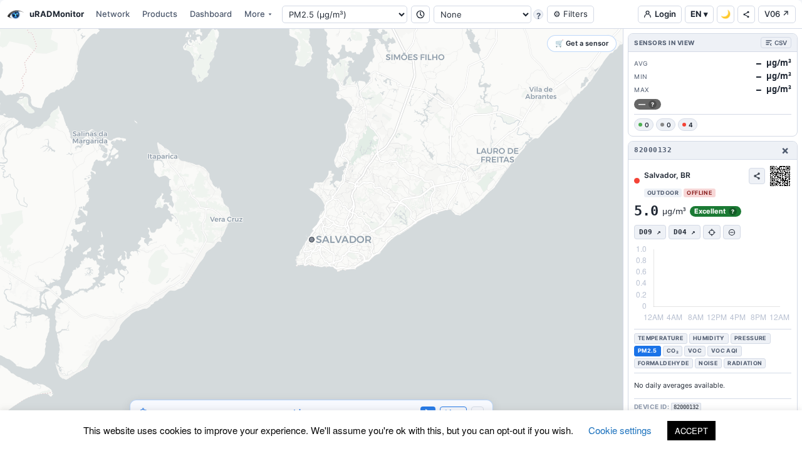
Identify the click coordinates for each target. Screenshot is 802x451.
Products (159, 14)
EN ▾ (699, 14)
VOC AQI (724, 350)
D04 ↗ (684, 232)
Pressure (750, 337)
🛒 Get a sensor (581, 43)
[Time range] (420, 14)
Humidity (709, 337)
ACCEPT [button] (691, 431)
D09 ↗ (650, 232)
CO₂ (673, 350)
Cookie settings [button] (620, 430)
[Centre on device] (712, 232)
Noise (708, 363)
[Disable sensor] (732, 232)
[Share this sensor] (757, 176)
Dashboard (211, 14)
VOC (695, 350)
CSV (780, 42)
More (254, 14)
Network (113, 14)
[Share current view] (746, 14)
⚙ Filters (570, 14)
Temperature (661, 337)
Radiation (744, 363)
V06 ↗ (776, 14)
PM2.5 (647, 350)
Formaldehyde (663, 363)
